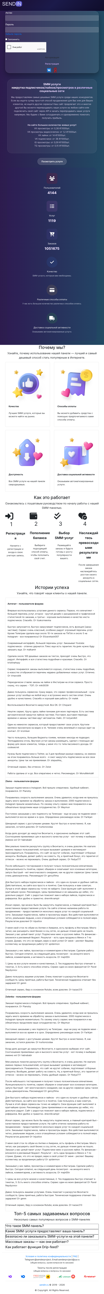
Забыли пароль (13, 34)
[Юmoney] (27, 1276)
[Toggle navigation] (4, 9)
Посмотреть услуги (52, 161)
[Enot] (52, 1276)
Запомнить (14, 39)
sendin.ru (44, 1284)
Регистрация (52, 63)
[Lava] (77, 1276)
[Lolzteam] (65, 1276)
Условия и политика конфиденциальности (48, 1256)
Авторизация (52, 57)
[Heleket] (90, 1276)
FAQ (75, 1256)
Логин (8, 12)
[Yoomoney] (14, 1276)
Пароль (9, 24)
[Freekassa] (39, 1276)
